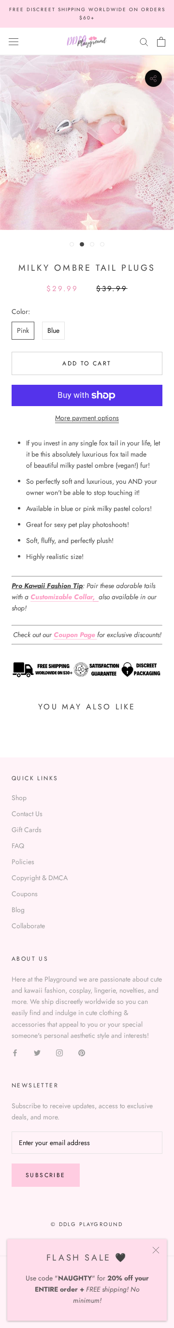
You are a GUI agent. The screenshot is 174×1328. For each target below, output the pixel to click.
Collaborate (28, 926)
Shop (19, 798)
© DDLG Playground (87, 1224)
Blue (53, 330)
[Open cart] (161, 42)
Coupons (25, 894)
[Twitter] (37, 1052)
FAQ (18, 846)
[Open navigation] (13, 42)
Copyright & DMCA (40, 878)
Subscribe (46, 1175)
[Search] (144, 41)
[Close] (156, 1250)
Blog (18, 910)
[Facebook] (15, 1052)
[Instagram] (59, 1052)
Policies (23, 862)
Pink (23, 330)
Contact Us (27, 814)
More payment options (87, 418)
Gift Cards (27, 830)
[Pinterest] (81, 1052)
